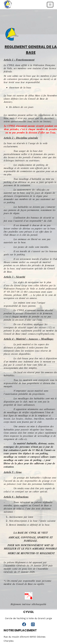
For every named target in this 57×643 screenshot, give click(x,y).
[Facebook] (24, 624)
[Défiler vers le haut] (53, 629)
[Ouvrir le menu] (50, 4)
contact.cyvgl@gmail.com (40, 333)
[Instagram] (33, 624)
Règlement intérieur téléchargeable (28, 604)
